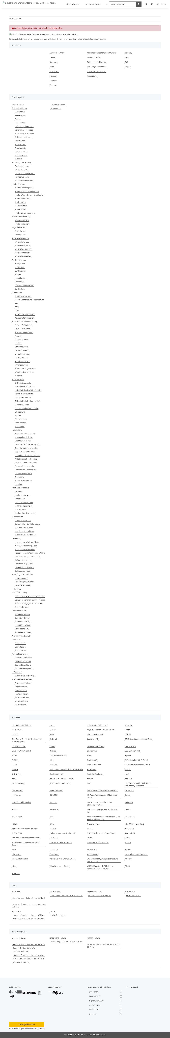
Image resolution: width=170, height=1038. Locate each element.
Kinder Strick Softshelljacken (27, 191)
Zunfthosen (20, 267)
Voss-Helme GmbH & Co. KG (136, 854)
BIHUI (52, 734)
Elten (89, 755)
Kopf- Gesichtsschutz (20, 488)
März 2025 (16, 892)
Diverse (53, 751)
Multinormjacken (22, 224)
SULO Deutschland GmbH (97, 842)
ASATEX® (128, 725)
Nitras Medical (93, 824)
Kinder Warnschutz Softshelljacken (29, 195)
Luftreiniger (17, 672)
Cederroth (54, 739)
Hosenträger (20, 282)
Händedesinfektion (23, 661)
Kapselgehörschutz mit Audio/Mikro (30, 553)
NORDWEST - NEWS (57, 938)
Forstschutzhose (21, 169)
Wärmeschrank (21, 365)
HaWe (127, 774)
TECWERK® (92, 849)
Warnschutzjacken (22, 245)
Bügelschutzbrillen (23, 520)
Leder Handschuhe (23, 441)
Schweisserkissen (22, 618)
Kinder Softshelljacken (24, 188)
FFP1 (17, 303)
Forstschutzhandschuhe (25, 173)
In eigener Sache (19, 938)
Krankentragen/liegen (24, 332)
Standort (53, 80)
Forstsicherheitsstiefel (24, 180)
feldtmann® (92, 760)
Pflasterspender (21, 339)
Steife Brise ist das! (58, 915)
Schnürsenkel (20, 423)
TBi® (14, 849)
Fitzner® (53, 764)
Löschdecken (20, 647)
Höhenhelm (20, 498)
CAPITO (128, 734)
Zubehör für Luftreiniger (25, 676)
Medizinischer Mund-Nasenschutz (29, 300)
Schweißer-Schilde (22, 625)
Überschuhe (20, 412)
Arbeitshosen (20, 144)
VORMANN (54, 854)
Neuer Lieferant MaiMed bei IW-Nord (28, 918)
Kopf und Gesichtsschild (25, 513)
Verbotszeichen (21, 701)
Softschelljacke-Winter (24, 126)
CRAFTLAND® (130, 746)
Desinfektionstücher (23, 665)
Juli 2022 (53, 911)
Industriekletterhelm (23, 506)
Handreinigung (21, 578)
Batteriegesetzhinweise (97, 66)
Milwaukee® (17, 816)
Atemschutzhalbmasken (25, 314)
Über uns (53, 62)
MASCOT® (54, 809)
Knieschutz (16, 589)
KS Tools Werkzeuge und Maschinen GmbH (102, 796)
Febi (51, 760)
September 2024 (94, 892)
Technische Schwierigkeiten (99, 895)
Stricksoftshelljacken (23, 137)
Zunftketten (20, 289)
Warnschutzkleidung (20, 238)
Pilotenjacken (20, 122)
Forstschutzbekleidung (21, 162)
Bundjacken (20, 112)
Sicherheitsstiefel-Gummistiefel (28, 401)
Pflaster (18, 336)
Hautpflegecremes (22, 585)
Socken (18, 415)
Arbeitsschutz (18, 104)
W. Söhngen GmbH (20, 859)
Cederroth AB (92, 739)
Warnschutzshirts (22, 253)
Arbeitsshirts (20, 148)
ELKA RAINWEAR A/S (58, 755)
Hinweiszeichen (21, 694)
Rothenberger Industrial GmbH (62, 833)
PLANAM (53, 828)
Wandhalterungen (22, 361)
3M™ (52, 725)
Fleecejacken (20, 115)
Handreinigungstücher (24, 582)
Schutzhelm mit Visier (24, 502)
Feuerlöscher (20, 643)
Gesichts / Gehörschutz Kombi (27, 556)
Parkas (17, 119)
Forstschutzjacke (22, 166)
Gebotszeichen (21, 686)
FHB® (14, 764)
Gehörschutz (17, 538)
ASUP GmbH (17, 730)
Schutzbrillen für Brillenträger (27, 524)
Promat (90, 828)
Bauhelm (18, 491)
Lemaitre (53, 802)
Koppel (18, 274)
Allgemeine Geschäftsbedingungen (101, 53)
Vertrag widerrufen (27, 1024)
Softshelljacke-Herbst (24, 130)
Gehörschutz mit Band (24, 567)
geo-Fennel (91, 769)
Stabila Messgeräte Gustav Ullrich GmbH (26, 843)
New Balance (130, 816)
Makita (15, 809)
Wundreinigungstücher (24, 372)
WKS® (127, 866)
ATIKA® (53, 730)
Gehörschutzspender (23, 564)
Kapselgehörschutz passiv (26, 545)
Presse (52, 57)
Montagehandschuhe (24, 437)
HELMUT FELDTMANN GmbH (61, 778)
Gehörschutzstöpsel (23, 560)
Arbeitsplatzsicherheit (21, 636)
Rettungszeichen (22, 697)
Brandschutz (17, 639)
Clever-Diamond (18, 746)
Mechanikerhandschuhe (25, 433)
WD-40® (128, 859)
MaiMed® (129, 802)
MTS (51, 816)
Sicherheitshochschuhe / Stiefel (28, 390)
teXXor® (128, 849)
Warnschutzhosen (22, 242)
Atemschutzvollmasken (24, 318)
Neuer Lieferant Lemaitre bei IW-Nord (29, 915)
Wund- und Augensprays (25, 368)
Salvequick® (130, 833)
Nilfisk (14, 824)
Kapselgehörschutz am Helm (27, 542)
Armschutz (19, 477)
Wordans (15, 873)
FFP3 (17, 310)
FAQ (126, 62)
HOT (89, 783)
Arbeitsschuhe (18, 379)
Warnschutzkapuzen (23, 249)
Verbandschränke (22, 354)
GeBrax (15, 769)
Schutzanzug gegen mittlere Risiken (30, 600)
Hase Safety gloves (95, 774)
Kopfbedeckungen (22, 495)
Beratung (128, 53)
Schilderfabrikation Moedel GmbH (26, 838)
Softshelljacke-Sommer (24, 133)
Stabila (127, 838)
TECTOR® (54, 849)
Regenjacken (20, 235)
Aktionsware (56, 108)
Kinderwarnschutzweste (25, 213)
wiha (14, 866)
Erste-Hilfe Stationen (23, 325)
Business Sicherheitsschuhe (26, 408)
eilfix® (14, 755)
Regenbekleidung (19, 227)
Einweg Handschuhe (23, 473)
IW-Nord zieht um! (133, 895)
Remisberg (129, 828)
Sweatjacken (20, 141)
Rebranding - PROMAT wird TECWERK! (66, 895)
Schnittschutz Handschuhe (26, 448)
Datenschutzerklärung (96, 62)
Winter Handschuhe (23, 480)
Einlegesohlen (21, 419)
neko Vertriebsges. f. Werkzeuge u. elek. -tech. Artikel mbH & (103, 817)
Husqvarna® (17, 790)
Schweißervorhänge (23, 621)
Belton (127, 730)
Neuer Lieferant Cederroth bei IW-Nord (28, 898)
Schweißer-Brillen (22, 614)
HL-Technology (18, 783)
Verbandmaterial (22, 350)
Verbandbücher (21, 347)
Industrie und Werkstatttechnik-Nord (102, 790)
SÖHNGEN (54, 838)
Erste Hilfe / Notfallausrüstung (24, 321)
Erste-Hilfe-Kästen (22, 329)
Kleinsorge (16, 795)
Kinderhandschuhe (23, 198)
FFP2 (17, 307)
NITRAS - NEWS (93, 938)
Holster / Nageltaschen (24, 285)
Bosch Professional (95, 734)
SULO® (128, 842)
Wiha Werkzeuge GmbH (59, 866)
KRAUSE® (54, 795)
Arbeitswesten (21, 155)
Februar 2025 (55, 892)
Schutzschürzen (21, 607)
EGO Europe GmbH (133, 751)
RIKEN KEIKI (17, 833)
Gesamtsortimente (58, 104)
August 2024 (130, 892)
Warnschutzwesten (23, 256)
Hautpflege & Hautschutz (22, 574)
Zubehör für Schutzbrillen (26, 535)
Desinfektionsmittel (20, 654)
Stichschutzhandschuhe (25, 451)
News (52, 66)
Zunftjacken (20, 263)
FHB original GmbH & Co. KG (136, 760)
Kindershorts (20, 209)
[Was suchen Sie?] (139, 4)
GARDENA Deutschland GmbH (137, 764)
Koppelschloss (21, 278)
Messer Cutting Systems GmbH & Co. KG (102, 810)
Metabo (128, 809)
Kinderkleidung (18, 184)
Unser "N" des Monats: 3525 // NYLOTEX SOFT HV (28, 905)
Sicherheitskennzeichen (22, 679)
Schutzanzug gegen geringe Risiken (30, 596)
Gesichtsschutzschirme (24, 531)
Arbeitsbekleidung (19, 108)
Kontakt (128, 66)
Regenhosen (20, 231)
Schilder (18, 343)
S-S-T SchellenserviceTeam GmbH (101, 833)
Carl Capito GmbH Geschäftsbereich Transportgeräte (27, 740)
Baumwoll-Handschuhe (24, 466)
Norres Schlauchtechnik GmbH (25, 828)
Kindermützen (21, 206)
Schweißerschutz (19, 611)
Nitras (52, 824)
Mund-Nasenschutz (23, 296)
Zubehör (18, 159)
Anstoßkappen (21, 509)
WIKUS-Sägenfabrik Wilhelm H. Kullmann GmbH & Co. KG (100, 867)
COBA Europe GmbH (95, 746)
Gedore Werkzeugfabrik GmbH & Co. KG (66, 769)
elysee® (128, 755)
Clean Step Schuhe (23, 397)
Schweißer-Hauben (23, 632)
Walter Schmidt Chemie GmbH (62, 859)
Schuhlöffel (19, 426)
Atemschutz (17, 292)
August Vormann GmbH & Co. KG (100, 730)
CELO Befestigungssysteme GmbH (139, 739)
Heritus (90, 778)
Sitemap (53, 76)
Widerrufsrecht (93, 57)
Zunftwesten (20, 271)
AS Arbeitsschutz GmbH (97, 725)
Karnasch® (129, 790)
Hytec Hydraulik (56, 790)
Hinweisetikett (21, 690)
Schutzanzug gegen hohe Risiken (28, 603)
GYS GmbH (16, 774)
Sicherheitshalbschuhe (24, 386)
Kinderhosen (20, 202)
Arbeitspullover (21, 151)
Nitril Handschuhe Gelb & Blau (28, 444)
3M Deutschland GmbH (21, 725)
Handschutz (17, 430)
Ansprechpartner (57, 53)
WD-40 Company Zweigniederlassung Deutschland (102, 860)
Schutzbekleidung (19, 592)
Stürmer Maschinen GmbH (61, 842)
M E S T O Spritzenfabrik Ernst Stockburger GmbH (99, 803)
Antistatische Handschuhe (26, 459)
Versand (53, 85)
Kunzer (128, 795)
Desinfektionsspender (24, 668)
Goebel (128, 769)
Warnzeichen (20, 705)
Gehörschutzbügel (22, 571)
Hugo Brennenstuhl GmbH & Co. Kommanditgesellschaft (138, 784)
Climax (52, 746)
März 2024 (16, 911)
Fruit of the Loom (94, 764)
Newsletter (54, 71)
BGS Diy (15, 734)
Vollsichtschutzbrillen (24, 527)
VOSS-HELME (92, 854)
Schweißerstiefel (22, 404)
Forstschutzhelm (22, 177)
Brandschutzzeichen (23, 683)
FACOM (15, 760)
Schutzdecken (21, 650)
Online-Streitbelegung (96, 71)
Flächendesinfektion (23, 658)
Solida (89, 838)
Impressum (92, 76)
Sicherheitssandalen (23, 383)
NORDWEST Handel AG (134, 824)
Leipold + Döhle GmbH (21, 802)
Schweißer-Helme (22, 629)
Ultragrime (16, 854)
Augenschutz (17, 517)
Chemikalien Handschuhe (25, 470)
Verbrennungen (21, 357)
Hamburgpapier (56, 774)
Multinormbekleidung (21, 216)
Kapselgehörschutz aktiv (25, 549)
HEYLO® (128, 778)
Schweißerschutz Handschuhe (27, 455)
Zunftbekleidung (19, 260)
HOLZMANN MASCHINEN (60, 783)
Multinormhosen (22, 220)
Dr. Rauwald (92, 751)
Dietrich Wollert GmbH (21, 751)
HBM (14, 778)
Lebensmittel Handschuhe (26, 462)
